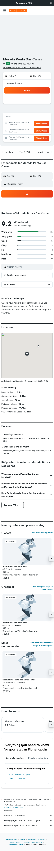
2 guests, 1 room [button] (13, 83)
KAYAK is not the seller (15, 815)
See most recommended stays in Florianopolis (41, 644)
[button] (51, 3)
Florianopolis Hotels (15, 845)
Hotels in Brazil (14, 842)
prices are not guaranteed (13, 807)
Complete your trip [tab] (15, 758)
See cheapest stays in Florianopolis (43, 588)
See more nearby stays (42, 532)
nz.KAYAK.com (11, 840)
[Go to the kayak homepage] (18, 10)
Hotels (22, 840)
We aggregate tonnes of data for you (22, 820)
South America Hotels (36, 840)
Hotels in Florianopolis (17, 778)
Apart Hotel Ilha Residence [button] (14, 566)
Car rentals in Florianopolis (19, 774)
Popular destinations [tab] (38, 758)
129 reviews (28, 63)
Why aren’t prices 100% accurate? (20, 825)
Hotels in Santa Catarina (33, 842)
